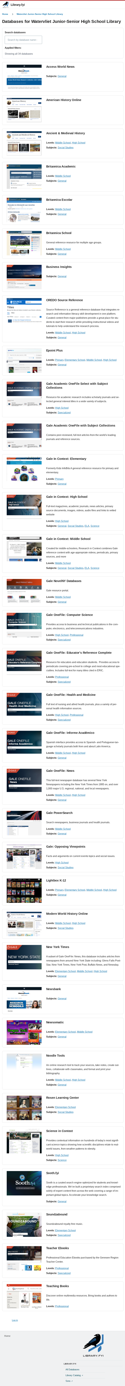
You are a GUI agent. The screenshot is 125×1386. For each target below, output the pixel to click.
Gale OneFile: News (60, 770)
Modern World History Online (67, 913)
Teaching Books (57, 1286)
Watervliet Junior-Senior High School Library (40, 14)
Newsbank (53, 989)
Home (5, 14)
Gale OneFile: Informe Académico (70, 732)
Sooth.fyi (52, 1173)
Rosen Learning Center (62, 1097)
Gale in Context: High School (67, 496)
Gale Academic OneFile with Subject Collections (80, 425)
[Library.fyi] (5, 5)
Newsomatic (55, 1022)
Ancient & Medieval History (65, 133)
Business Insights (59, 267)
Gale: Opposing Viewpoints (65, 846)
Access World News (60, 66)
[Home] (93, 1345)
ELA (87, 526)
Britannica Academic (61, 166)
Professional (76, 635)
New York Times (57, 947)
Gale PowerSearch (59, 813)
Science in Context (59, 1131)
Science (95, 526)
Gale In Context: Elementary (66, 458)
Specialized (64, 412)
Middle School (63, 142)
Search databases (15, 32)
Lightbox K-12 (56, 880)
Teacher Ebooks (57, 1248)
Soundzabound (57, 1214)
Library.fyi (18, 4)
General (62, 76)
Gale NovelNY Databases (64, 581)
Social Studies (65, 147)
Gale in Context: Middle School (68, 539)
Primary (59, 360)
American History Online (63, 100)
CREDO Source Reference (64, 300)
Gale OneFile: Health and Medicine (71, 694)
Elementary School (75, 360)
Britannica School (59, 233)
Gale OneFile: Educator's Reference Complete (79, 652)
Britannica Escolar (59, 199)
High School (78, 142)
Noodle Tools (55, 1055)
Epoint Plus (54, 350)
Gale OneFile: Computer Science (69, 614)
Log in (15, 1320)
